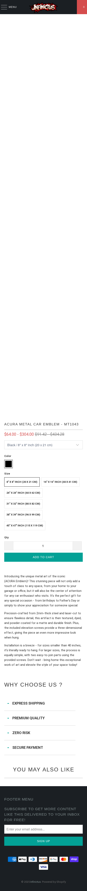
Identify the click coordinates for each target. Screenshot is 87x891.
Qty (6, 537)
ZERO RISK (21, 733)
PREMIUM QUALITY (28, 718)
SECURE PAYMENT (27, 747)
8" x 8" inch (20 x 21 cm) (21, 481)
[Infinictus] (43, 7)
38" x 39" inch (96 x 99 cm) (23, 514)
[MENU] (2, 7)
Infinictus (35, 881)
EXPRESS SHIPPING (28, 703)
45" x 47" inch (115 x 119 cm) (24, 525)
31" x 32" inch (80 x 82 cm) (23, 503)
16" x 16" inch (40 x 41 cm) (60, 481)
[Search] (72, 7)
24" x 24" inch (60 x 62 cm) (23, 492)
